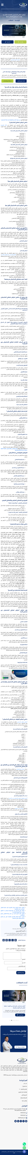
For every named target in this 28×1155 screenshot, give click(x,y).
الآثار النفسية (4, 125)
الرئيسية (17, 20)
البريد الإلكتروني (21, 966)
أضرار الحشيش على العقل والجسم (8, 254)
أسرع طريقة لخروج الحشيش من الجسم (18, 798)
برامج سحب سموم (19, 808)
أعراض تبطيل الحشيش (22, 722)
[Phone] (24, 1144)
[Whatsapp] (24, 1147)
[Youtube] (15, 1121)
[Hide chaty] (24, 1151)
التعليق (23, 959)
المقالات (10, 20)
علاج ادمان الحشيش (15, 59)
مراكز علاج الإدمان (20, 769)
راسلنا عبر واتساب (7, 80)
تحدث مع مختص (21, 80)
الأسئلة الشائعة (23, 1097)
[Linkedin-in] (18, 1121)
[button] (15, 940)
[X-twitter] (21, 1121)
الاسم (23, 962)
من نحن (25, 1083)
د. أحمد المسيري (21, 931)
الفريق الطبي (24, 1095)
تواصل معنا (24, 1100)
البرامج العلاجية (24, 1089)
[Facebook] (26, 1121)
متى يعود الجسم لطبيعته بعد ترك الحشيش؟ (11, 119)
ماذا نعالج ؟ (24, 1086)
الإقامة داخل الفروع (23, 1092)
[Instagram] (23, 1121)
